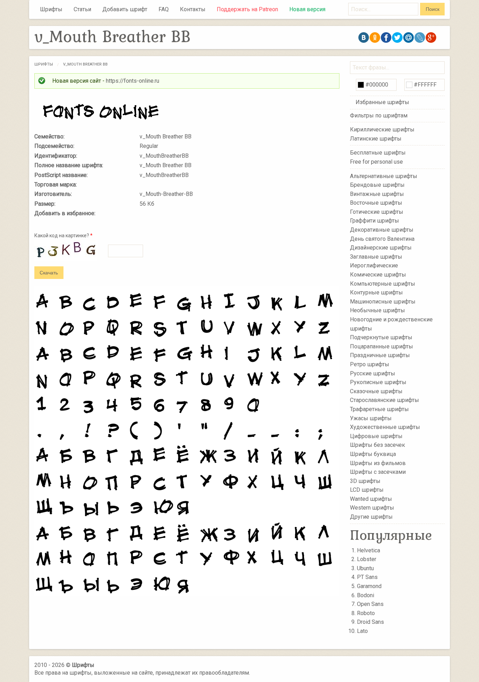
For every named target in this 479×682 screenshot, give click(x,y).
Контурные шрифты (376, 292)
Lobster (366, 559)
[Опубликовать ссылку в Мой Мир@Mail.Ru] (408, 37)
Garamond (369, 586)
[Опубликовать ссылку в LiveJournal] (419, 37)
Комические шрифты (378, 274)
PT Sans (367, 577)
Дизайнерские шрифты (381, 247)
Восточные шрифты (376, 202)
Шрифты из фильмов (378, 462)
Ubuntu (365, 568)
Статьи (82, 9)
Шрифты (51, 9)
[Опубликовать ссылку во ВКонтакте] (363, 37)
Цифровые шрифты (376, 436)
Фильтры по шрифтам (378, 115)
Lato (362, 631)
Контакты (192, 9)
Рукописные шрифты (378, 382)
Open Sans (370, 604)
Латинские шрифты (376, 138)
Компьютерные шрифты (382, 283)
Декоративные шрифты (381, 229)
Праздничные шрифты (380, 355)
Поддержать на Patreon (247, 9)
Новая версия (307, 9)
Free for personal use (376, 161)
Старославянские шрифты (384, 400)
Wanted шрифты (371, 499)
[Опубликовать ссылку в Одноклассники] (375, 37)
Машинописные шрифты (383, 301)
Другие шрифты (371, 516)
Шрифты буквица (373, 454)
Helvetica (368, 550)
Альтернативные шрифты (383, 175)
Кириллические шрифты (382, 129)
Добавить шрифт (124, 9)
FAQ (163, 9)
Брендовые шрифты (377, 185)
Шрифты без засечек (377, 445)
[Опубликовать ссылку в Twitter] (397, 37)
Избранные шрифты (382, 102)
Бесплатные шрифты (378, 152)
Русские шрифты (372, 373)
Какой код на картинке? (63, 235)
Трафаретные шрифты (379, 409)
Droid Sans (370, 622)
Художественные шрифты (385, 427)
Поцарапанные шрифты (381, 346)
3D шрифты (365, 480)
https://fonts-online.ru (132, 80)
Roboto (366, 613)
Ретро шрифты (369, 364)
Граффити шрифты (374, 220)
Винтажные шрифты (377, 193)
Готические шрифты (376, 212)
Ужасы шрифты (371, 418)
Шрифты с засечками (378, 472)
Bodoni (365, 595)
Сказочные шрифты (376, 391)
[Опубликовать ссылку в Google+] (431, 37)
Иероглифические (374, 265)
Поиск (432, 9)
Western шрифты (372, 507)
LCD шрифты (367, 489)
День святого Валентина (382, 238)
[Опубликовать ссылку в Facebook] (386, 37)
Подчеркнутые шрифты (381, 337)
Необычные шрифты (377, 310)
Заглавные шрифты (376, 256)
